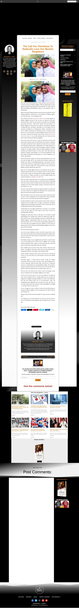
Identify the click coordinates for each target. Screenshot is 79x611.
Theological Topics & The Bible (66, 62)
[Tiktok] (11, 74)
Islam (43, 42)
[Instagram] (11, 71)
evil (42, 176)
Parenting (62, 59)
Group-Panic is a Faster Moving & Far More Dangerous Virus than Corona (20, 430)
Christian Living (36, 42)
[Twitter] (7, 71)
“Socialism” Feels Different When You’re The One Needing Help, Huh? (39, 406)
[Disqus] (36, 508)
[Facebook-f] (4, 71)
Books (34, 38)
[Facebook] (32, 600)
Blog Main (25, 38)
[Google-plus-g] (14, 71)
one (30, 237)
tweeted (53, 132)
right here (49, 268)
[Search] (77, 1)
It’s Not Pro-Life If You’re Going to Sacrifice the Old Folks (57, 406)
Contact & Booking (41, 38)
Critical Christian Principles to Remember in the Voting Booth (38, 430)
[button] (1, 1)
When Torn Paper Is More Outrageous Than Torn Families (58, 430)
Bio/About (30, 38)
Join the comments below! (37, 386)
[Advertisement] (62, 553)
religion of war (35, 176)
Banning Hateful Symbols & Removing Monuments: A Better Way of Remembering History (20, 407)
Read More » (13, 415)
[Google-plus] (43, 600)
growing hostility (51, 102)
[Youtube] (7, 74)
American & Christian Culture (65, 55)
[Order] (68, 110)
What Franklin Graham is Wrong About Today (66, 65)
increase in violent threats (40, 118)
